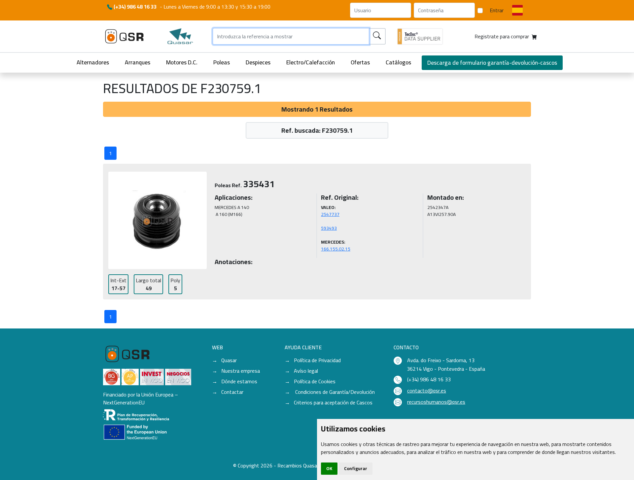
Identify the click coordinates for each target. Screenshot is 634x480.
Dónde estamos (239, 381)
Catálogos (398, 62)
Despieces (258, 62)
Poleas (221, 62)
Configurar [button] (355, 468)
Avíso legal (306, 371)
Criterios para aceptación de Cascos (333, 402)
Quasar (229, 360)
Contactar (232, 392)
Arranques (137, 62)
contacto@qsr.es (426, 390)
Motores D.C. (181, 62)
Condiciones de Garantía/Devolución (334, 392)
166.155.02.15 (335, 249)
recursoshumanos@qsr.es (436, 402)
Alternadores (93, 62)
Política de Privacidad (317, 360)
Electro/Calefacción (310, 62)
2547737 (330, 214)
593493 (329, 228)
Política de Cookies (314, 381)
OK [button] (329, 468)
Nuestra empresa (240, 371)
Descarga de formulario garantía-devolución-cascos (492, 62)
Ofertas (360, 62)
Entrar (497, 10)
